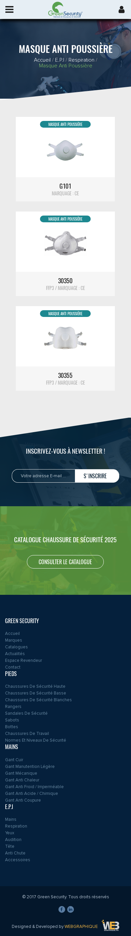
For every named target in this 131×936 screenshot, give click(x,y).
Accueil (42, 60)
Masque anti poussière (65, 65)
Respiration (81, 60)
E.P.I (59, 60)
